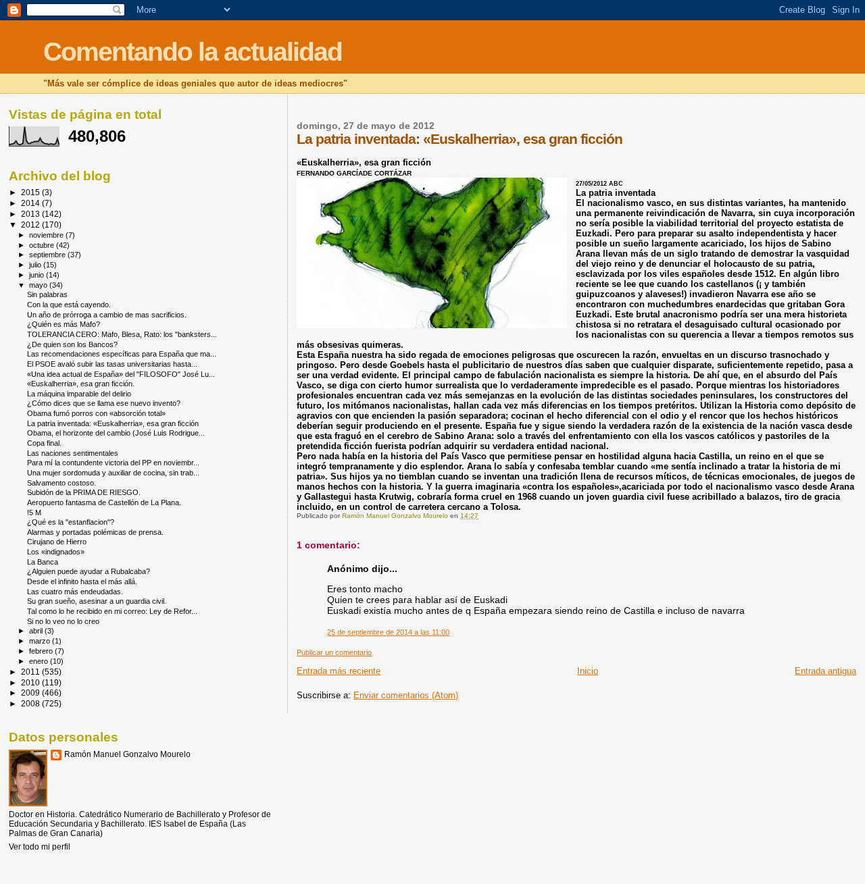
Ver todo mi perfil (39, 847)
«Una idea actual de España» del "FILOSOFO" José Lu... (121, 374)
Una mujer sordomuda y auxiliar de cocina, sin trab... (113, 473)
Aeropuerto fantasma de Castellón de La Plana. (104, 502)
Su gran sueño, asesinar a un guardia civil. (96, 601)
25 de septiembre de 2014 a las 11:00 (388, 632)
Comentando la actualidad (192, 51)
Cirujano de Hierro (56, 542)
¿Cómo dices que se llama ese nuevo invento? (103, 403)
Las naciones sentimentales (72, 453)
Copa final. (44, 443)
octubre (42, 245)
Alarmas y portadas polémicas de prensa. (95, 532)
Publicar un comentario (334, 652)
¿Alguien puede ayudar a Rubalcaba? (88, 571)
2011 (31, 671)
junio (37, 275)
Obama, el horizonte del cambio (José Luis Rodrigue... (116, 433)
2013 (31, 213)
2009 (31, 692)
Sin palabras (47, 294)
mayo (39, 285)
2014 (31, 203)
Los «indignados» (55, 552)
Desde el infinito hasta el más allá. (82, 581)
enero (39, 661)
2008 (31, 703)
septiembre (48, 255)
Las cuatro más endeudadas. (75, 592)
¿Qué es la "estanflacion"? (70, 522)
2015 (31, 192)
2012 (31, 224)
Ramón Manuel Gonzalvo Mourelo (127, 754)
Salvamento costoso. (61, 483)
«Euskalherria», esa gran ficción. (80, 384)
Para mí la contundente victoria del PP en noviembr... (113, 463)
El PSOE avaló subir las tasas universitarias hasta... (112, 364)
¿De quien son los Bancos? (72, 344)
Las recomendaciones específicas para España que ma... (121, 354)
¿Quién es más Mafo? (63, 324)
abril (37, 631)
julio (36, 265)
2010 (31, 682)
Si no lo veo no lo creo (63, 621)
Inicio (587, 671)
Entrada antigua (825, 671)
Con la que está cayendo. (69, 305)
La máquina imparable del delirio (79, 394)
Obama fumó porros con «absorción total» (96, 413)
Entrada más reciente (338, 671)
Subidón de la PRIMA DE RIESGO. (84, 492)
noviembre (47, 235)
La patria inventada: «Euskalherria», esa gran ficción (113, 423)
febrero (42, 651)
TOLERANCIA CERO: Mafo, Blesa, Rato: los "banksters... (122, 334)
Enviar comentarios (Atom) (405, 695)
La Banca (42, 562)
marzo (40, 641)
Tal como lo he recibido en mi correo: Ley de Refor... (112, 611)
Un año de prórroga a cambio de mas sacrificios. (107, 315)
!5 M (34, 513)
